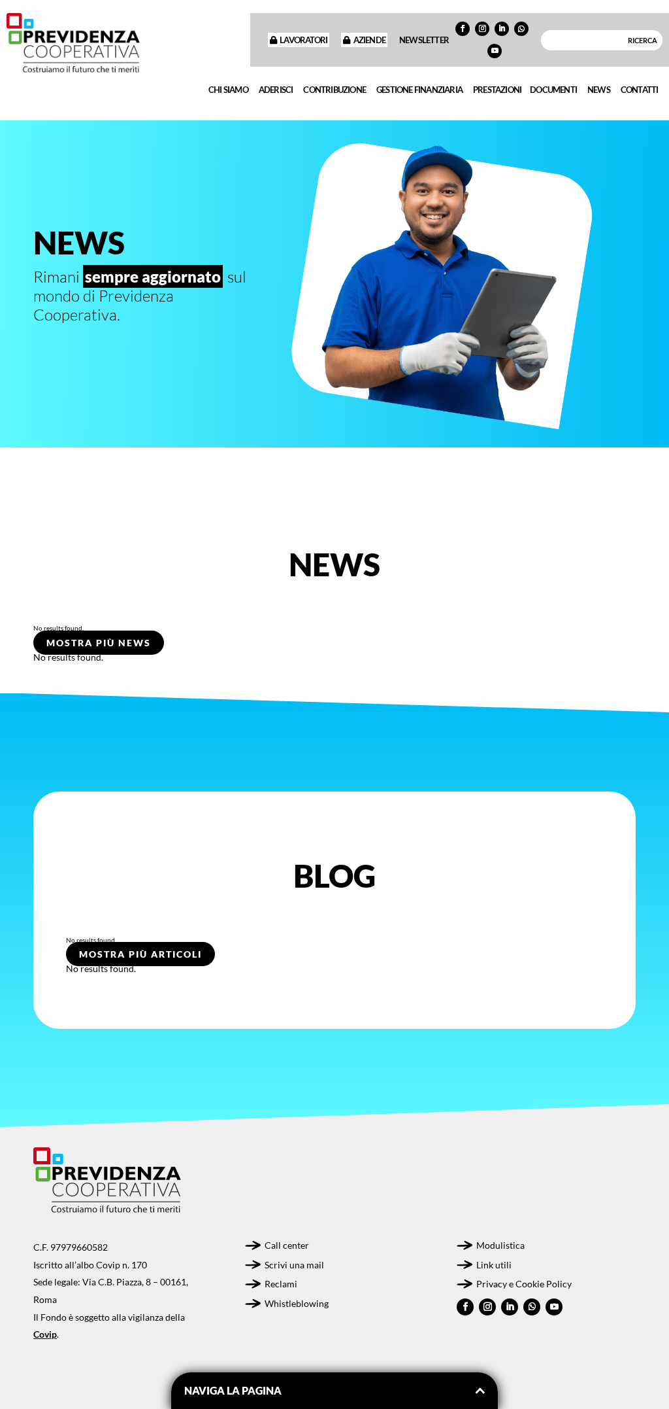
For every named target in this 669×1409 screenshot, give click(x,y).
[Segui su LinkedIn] (502, 29)
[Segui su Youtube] (494, 51)
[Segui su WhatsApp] (521, 29)
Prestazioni (497, 89)
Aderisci (276, 89)
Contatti (640, 89)
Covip (45, 1334)
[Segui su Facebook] (462, 29)
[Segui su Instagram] (482, 29)
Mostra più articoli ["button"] (140, 954)
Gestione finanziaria (419, 89)
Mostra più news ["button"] (98, 642)
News (598, 89)
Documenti (553, 89)
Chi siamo (228, 89)
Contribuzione (334, 89)
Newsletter (424, 40)
